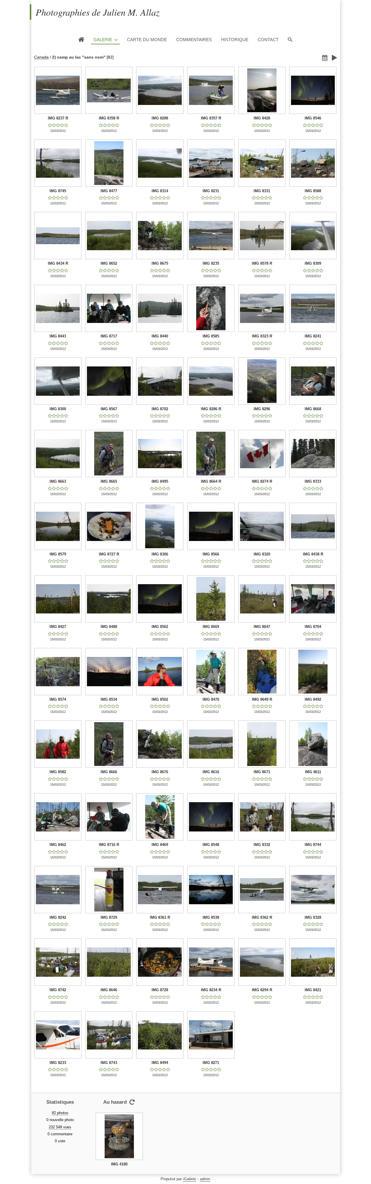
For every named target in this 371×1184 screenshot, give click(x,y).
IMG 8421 (313, 990)
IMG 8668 (313, 409)
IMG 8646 (109, 990)
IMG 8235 (211, 263)
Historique (234, 39)
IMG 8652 (109, 263)
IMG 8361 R (160, 917)
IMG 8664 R (211, 481)
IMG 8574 (58, 699)
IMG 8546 (313, 118)
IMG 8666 (109, 772)
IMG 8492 (313, 699)
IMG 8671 (262, 772)
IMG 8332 (262, 844)
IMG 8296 (262, 409)
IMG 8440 (160, 336)
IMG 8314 (160, 191)
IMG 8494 (160, 1062)
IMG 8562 (160, 626)
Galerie (102, 39)
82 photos (60, 1113)
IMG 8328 (313, 917)
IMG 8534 (109, 699)
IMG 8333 (313, 481)
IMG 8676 (160, 772)
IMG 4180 (119, 1164)
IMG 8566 (211, 554)
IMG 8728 (160, 990)
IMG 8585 (211, 336)
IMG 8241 (313, 336)
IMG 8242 (58, 917)
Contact (268, 39)
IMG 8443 (58, 336)
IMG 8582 (58, 772)
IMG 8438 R (313, 554)
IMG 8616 (211, 772)
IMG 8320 (262, 554)
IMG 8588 (313, 191)
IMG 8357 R (211, 118)
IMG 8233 (58, 1062)
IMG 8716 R (109, 844)
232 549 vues (60, 1127)
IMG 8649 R (262, 699)
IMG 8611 (313, 772)
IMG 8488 (109, 626)
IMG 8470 (211, 699)
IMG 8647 (262, 626)
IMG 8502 (160, 699)
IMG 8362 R (262, 917)
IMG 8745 (58, 191)
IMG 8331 (262, 191)
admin (205, 1179)
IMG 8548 (211, 844)
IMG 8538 (211, 917)
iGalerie (189, 1179)
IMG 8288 (160, 118)
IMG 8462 (58, 844)
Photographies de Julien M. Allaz (97, 12)
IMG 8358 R (109, 118)
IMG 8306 (160, 554)
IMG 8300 (58, 409)
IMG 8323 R (262, 336)
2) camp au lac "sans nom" (79, 57)
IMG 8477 (109, 191)
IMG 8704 (313, 626)
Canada (41, 57)
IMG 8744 (313, 844)
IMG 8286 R (211, 409)
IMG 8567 (109, 409)
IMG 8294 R (262, 990)
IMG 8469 (160, 844)
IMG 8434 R (58, 263)
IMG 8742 (58, 990)
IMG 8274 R (262, 481)
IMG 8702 (160, 409)
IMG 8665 (109, 481)
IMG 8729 (109, 917)
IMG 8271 (211, 1062)
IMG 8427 (58, 626)
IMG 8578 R (262, 263)
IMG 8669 (211, 626)
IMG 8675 (160, 263)
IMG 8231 (211, 191)
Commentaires (194, 39)
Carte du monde (147, 39)
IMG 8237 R (58, 118)
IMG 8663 (58, 481)
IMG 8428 (262, 118)
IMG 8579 (58, 554)
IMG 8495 (160, 481)
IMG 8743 (109, 1062)
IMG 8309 (313, 263)
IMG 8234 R (211, 990)
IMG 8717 (109, 336)
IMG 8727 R (109, 554)
